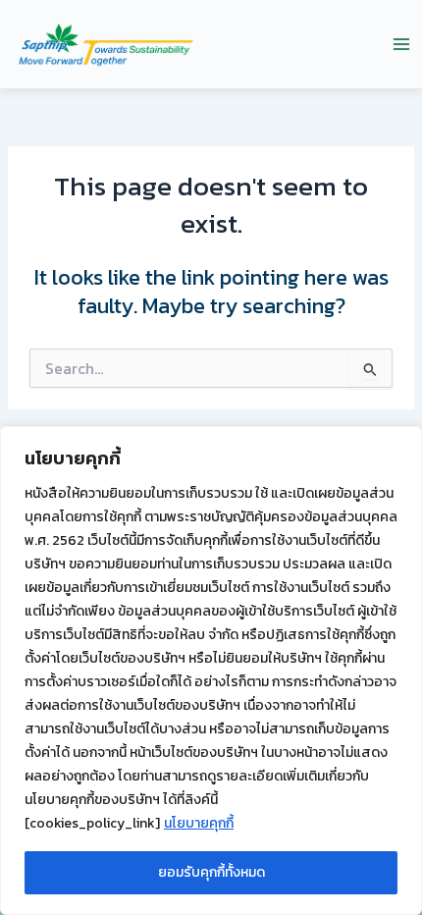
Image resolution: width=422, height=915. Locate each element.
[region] (211, 670)
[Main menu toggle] (401, 44)
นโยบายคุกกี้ (199, 823)
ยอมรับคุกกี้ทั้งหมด (211, 872)
